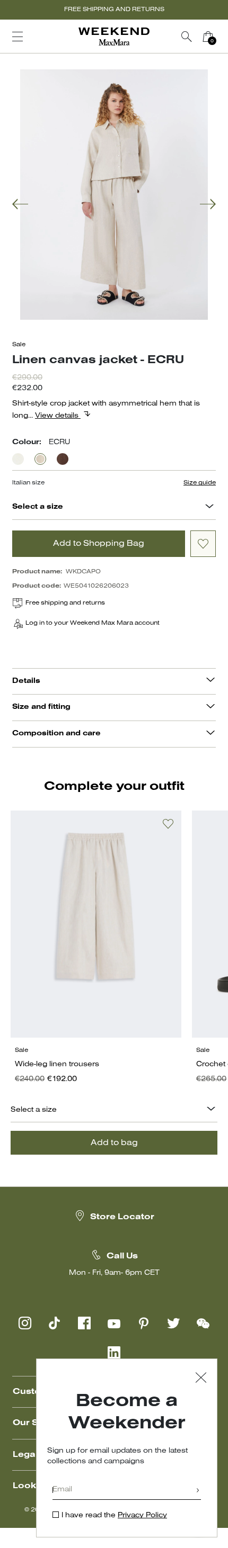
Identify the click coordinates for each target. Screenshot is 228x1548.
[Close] (201, 1379)
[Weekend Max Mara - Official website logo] (114, 36)
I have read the (114, 1515)
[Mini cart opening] (222, 36)
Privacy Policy (142, 1515)
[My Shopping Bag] (208, 36)
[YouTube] (114, 1323)
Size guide (199, 482)
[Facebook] (84, 1323)
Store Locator (122, 1217)
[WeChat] (203, 1323)
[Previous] (20, 204)
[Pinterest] (143, 1323)
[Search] (186, 36)
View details (58, 416)
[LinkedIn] (114, 1352)
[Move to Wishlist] (203, 543)
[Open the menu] (17, 36)
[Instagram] (25, 1323)
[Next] (208, 204)
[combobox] (209, 508)
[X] (173, 1323)
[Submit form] (198, 1491)
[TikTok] (54, 1323)
